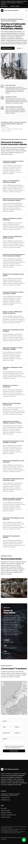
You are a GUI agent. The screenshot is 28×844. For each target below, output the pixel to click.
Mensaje (5, 738)
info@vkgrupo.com (5, 799)
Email (4, 727)
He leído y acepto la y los (14, 747)
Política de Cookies (5, 810)
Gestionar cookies (15, 6)
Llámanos (19, 48)
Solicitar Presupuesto (7, 48)
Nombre (5, 721)
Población (17, 732)
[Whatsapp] (24, 840)
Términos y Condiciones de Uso (13, 747)
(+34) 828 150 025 (5, 797)
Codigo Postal (6, 732)
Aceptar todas (4, 6)
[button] (14, 698)
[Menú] (26, 10)
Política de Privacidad (18, 746)
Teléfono (17, 727)
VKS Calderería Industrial (11, 10)
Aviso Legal (3, 808)
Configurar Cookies (5, 817)
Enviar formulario (14, 750)
